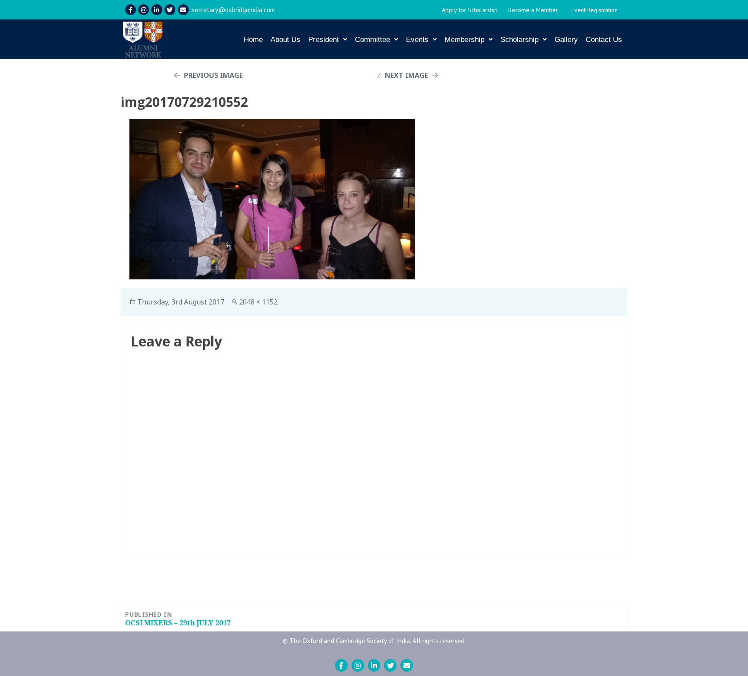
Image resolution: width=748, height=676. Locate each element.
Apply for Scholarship (470, 10)
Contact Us (604, 39)
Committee (372, 39)
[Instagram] (143, 9)
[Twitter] (169, 9)
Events (417, 39)
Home (253, 39)
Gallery (566, 39)
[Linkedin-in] (156, 9)
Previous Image (213, 75)
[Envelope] (183, 9)
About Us (285, 39)
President (323, 39)
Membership (464, 39)
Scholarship (519, 39)
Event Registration (594, 10)
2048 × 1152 (258, 302)
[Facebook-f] (130, 9)
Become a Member (533, 10)
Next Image (406, 75)
